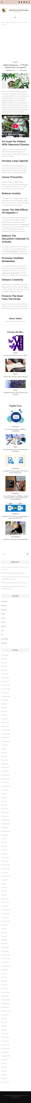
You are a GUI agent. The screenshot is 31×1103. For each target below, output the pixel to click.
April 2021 (4, 895)
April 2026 (4, 670)
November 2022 (6, 823)
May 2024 (4, 756)
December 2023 (6, 775)
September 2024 (6, 741)
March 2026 (5, 674)
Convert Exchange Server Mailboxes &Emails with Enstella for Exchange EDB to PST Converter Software (15, 497)
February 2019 (5, 992)
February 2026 (5, 677)
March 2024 (5, 763)
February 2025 (5, 722)
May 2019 (4, 981)
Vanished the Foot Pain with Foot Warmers (16, 377)
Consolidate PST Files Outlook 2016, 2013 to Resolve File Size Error (15, 472)
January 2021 (5, 906)
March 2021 (5, 898)
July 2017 (4, 1063)
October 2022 (5, 827)
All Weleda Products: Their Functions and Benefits (15, 393)
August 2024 (5, 745)
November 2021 (6, 868)
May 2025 (4, 711)
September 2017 (6, 1056)
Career (3, 618)
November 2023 (6, 778)
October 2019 (5, 962)
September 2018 (6, 1011)
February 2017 (5, 1082)
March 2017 (5, 1078)
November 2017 (6, 1048)
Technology (15, 426)
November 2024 (6, 734)
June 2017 (4, 1067)
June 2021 (4, 887)
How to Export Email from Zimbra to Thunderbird (15, 430)
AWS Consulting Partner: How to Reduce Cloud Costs (15, 582)
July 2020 (4, 928)
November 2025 (6, 689)
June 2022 (4, 842)
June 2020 (4, 932)
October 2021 (5, 872)
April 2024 (4, 760)
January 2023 (5, 816)
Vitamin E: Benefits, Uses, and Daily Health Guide (13, 573)
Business (3, 605)
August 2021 (5, 880)
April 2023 (4, 805)
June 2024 (4, 752)
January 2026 (5, 681)
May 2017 (4, 1071)
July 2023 (4, 793)
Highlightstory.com (15, 1097)
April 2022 (4, 850)
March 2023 (5, 808)
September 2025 (6, 696)
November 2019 (6, 958)
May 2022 (4, 846)
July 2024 (4, 748)
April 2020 (4, 940)
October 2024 (5, 737)
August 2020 (5, 925)
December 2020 (6, 910)
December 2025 (6, 685)
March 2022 (5, 853)
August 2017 (5, 1059)
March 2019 (5, 988)
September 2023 (6, 786)
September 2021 (6, 876)
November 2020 (6, 913)
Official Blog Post (10, 70)
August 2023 (5, 790)
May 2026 (4, 666)
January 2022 (5, 861)
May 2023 (4, 801)
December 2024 (6, 730)
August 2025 (5, 700)
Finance (3, 622)
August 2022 (5, 835)
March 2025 (5, 719)
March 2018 (5, 1033)
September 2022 (6, 831)
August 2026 (5, 655)
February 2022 (5, 857)
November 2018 (6, 1003)
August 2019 (5, 969)
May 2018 (4, 1026)
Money (15, 446)
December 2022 (6, 820)
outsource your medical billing (10, 273)
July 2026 (4, 659)
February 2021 (5, 902)
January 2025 (5, 726)
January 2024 (5, 771)
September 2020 (6, 921)
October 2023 (5, 782)
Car (2, 634)
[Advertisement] (15, 41)
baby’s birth (25, 224)
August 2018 (5, 1014)
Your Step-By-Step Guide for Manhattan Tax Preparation (15, 450)
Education (4, 609)
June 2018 (4, 1022)
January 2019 (5, 996)
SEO (2, 630)
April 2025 (4, 715)
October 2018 (5, 1007)
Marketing (4, 643)
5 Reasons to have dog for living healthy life (15, 539)
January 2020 (5, 951)
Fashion (3, 626)
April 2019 (4, 984)
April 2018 (4, 1029)
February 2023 (5, 812)
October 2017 (5, 1052)
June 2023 (4, 797)
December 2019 (6, 955)
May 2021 (4, 891)
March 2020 (5, 943)
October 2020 (5, 917)
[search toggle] (29, 2)
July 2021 (4, 883)
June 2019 (4, 977)
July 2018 (4, 1018)
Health (15, 62)
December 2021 (6, 865)
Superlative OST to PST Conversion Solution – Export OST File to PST (15, 517)
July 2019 (4, 973)
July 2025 (4, 704)
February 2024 (5, 767)
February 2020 (5, 947)
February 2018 (5, 1037)
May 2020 (4, 936)
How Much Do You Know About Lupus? (15, 355)
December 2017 (6, 1044)
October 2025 (5, 692)
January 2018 (5, 1041)
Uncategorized (15, 536)
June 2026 (4, 662)
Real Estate (4, 639)
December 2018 (6, 999)
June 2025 (4, 707)
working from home (7, 100)
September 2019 (6, 966)
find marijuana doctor (12, 251)
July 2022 (4, 838)
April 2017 (4, 1074)
